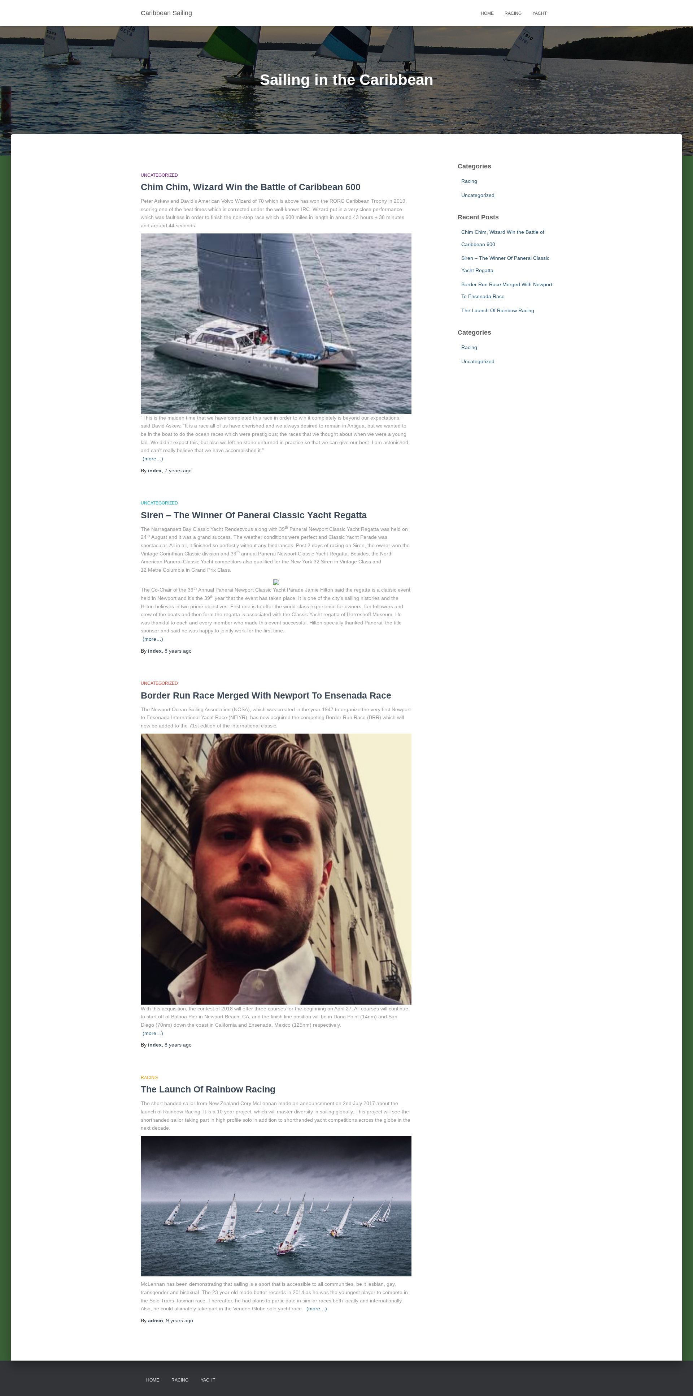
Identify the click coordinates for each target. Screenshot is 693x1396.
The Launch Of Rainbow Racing (208, 1089)
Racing (513, 13)
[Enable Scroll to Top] (679, 1382)
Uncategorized (159, 175)
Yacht (539, 13)
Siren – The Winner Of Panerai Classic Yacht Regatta (254, 515)
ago (178, 470)
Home (487, 13)
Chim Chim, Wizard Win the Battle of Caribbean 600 (251, 187)
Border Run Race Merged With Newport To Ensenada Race (266, 695)
